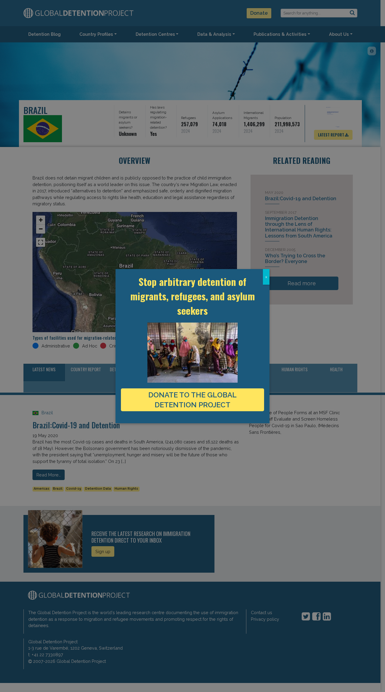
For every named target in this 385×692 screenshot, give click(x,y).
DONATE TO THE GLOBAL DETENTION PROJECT (192, 399)
